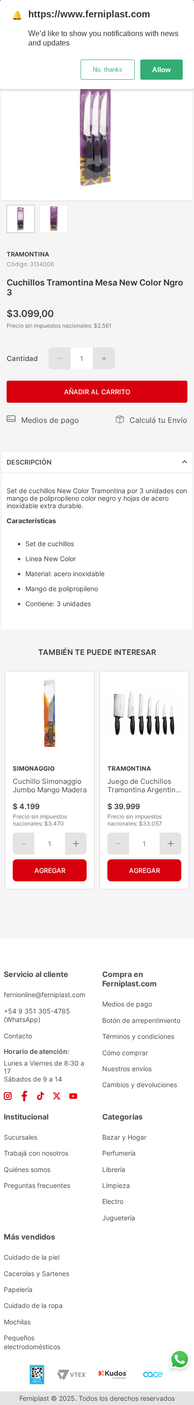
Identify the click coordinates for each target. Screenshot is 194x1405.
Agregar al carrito (50, 870)
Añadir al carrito (97, 392)
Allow (161, 70)
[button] (43, 420)
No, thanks (107, 69)
